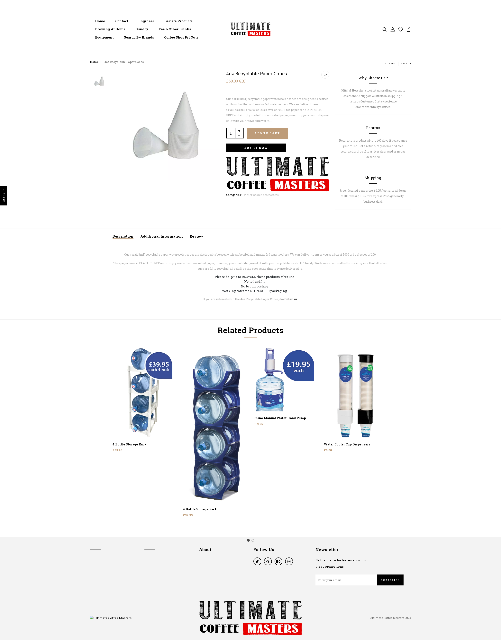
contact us (290, 299)
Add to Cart (267, 133)
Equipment (104, 37)
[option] (99, 81)
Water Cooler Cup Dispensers (347, 444)
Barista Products (178, 21)
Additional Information (161, 236)
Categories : (234, 195)
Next (404, 63)
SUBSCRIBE (390, 580)
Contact (121, 21)
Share (3, 197)
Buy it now (256, 148)
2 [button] (253, 541)
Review (196, 236)
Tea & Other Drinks (175, 29)
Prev (392, 63)
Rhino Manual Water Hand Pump (279, 418)
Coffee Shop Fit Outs (181, 37)
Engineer (146, 21)
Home (100, 21)
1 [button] (249, 541)
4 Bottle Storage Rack (130, 444)
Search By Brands (139, 37)
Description (123, 236)
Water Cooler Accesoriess (261, 195)
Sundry (142, 29)
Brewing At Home (110, 29)
